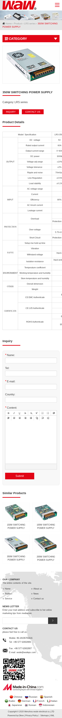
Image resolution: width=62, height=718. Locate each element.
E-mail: (10, 381)
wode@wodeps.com (26, 652)
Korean (32, 705)
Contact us (32, 111)
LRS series (30, 23)
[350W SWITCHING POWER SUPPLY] (31, 65)
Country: (10, 394)
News (35, 593)
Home (8, 23)
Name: (10, 355)
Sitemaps (44, 715)
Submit (20, 476)
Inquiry (11, 111)
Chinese (18, 696)
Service (7, 598)
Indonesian (48, 705)
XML (52, 715)
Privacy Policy (31, 715)
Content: (11, 407)
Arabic (12, 701)
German (26, 701)
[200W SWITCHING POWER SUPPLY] (46, 548)
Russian (33, 696)
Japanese (17, 705)
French (40, 701)
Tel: (7, 368)
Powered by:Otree (16, 715)
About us (36, 588)
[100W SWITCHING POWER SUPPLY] (46, 516)
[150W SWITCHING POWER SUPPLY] (16, 516)
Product (18, 23)
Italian (54, 701)
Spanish (48, 696)
